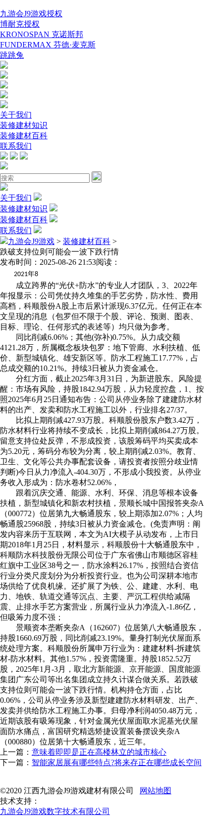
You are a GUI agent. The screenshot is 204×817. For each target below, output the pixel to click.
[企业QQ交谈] (4, 66)
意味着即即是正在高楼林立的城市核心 (99, 752)
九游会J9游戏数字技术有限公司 (55, 811)
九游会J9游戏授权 (31, 13)
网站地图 (155, 790)
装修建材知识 (24, 125)
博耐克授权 (20, 24)
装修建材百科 (24, 135)
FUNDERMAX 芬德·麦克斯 (48, 45)
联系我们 (16, 146)
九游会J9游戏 (31, 241)
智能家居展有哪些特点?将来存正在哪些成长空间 (117, 762)
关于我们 (16, 115)
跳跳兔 (12, 55)
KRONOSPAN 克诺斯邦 (41, 34)
